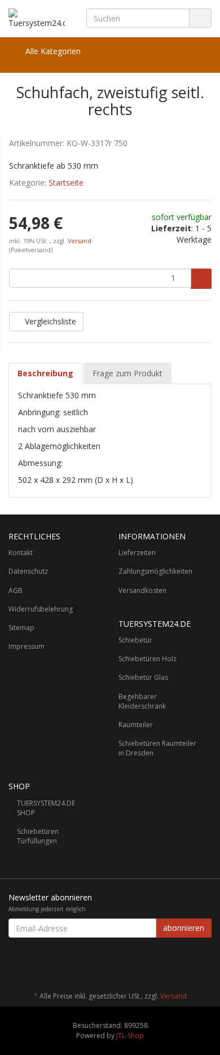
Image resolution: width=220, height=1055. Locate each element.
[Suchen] (200, 18)
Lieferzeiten (137, 552)
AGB (15, 590)
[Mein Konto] (200, 51)
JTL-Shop (130, 1035)
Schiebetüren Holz (147, 658)
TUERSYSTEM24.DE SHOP (46, 807)
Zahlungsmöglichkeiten (155, 571)
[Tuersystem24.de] (36, 18)
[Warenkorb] (171, 51)
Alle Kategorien (52, 51)
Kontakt (20, 552)
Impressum (26, 646)
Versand (79, 241)
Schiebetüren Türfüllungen (38, 836)
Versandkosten (142, 590)
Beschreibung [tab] (45, 373)
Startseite (66, 182)
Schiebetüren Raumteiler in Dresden (157, 748)
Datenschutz (28, 571)
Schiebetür (135, 640)
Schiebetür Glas (143, 677)
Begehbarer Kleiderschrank (142, 701)
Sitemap (21, 627)
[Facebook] (205, 963)
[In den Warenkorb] (201, 279)
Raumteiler (135, 724)
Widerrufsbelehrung (40, 609)
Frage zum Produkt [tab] (127, 373)
